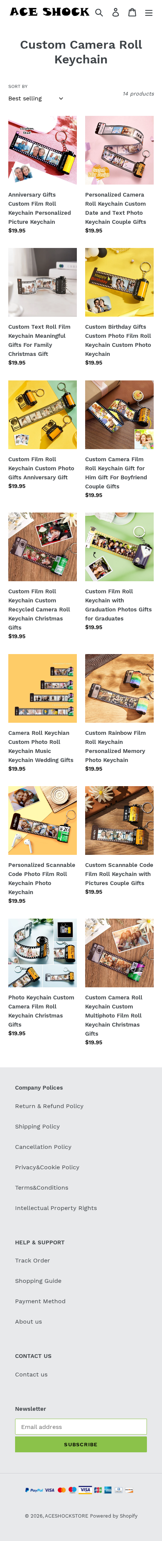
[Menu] (149, 11)
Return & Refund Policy (49, 1106)
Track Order (32, 1260)
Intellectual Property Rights (56, 1208)
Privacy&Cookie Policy (47, 1167)
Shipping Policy (37, 1126)
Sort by (18, 86)
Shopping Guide (38, 1280)
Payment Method (40, 1301)
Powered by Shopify (114, 1516)
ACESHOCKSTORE (66, 1516)
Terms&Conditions (41, 1187)
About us (28, 1321)
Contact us (31, 1374)
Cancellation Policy (43, 1146)
